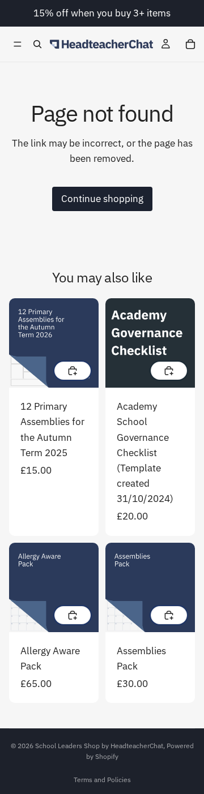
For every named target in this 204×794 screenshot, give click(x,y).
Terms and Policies (102, 779)
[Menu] (17, 44)
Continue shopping (102, 198)
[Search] (37, 44)
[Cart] (190, 44)
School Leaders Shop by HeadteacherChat (99, 745)
